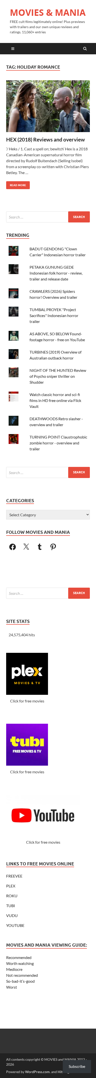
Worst (11, 987)
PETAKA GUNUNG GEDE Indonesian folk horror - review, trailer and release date (56, 273)
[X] (26, 547)
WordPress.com (37, 1072)
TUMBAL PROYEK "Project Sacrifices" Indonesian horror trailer (54, 315)
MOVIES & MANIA (48, 12)
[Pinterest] (53, 547)
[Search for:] (48, 216)
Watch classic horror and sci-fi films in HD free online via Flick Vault (55, 400)
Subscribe (77, 1066)
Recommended (19, 957)
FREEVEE (14, 876)
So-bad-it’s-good (20, 981)
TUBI (10, 905)
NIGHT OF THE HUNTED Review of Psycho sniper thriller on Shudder (58, 376)
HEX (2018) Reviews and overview (45, 139)
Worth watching (20, 963)
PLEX (10, 885)
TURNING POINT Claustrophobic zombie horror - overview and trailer (58, 443)
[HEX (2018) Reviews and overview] (48, 108)
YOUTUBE (15, 925)
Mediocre (14, 969)
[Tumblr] (40, 547)
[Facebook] (12, 547)
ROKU (11, 895)
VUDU (12, 915)
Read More (16, 184)
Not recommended (22, 975)
